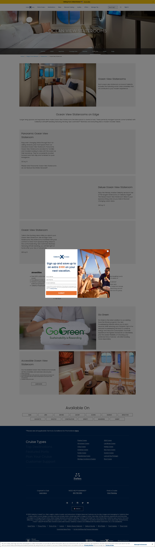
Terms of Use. (109, 545)
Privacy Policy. (54, 288)
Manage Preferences (140, 544)
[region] (77, 544)
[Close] (152, 544)
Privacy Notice (88, 545)
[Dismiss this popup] (107, 251)
